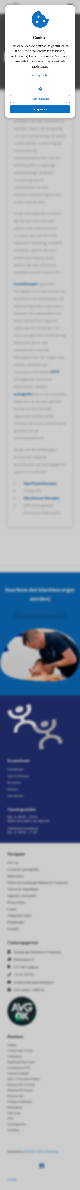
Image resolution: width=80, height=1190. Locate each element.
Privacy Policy (40, 75)
